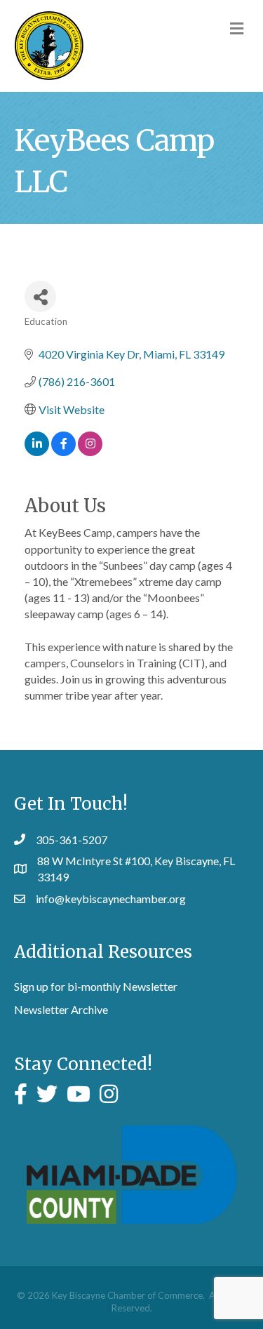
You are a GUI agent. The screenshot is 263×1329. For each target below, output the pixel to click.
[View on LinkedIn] (37, 451)
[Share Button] (40, 296)
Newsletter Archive (61, 1009)
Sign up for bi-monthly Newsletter (95, 986)
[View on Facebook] (63, 451)
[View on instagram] (90, 451)
